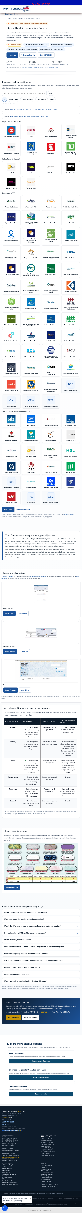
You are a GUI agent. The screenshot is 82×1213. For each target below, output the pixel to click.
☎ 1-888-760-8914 (46, 55)
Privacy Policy (45, 1171)
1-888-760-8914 (42, 4)
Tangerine (49, 109)
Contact (68, 1198)
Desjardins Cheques (47, 1150)
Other (52, 99)
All (4, 99)
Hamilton (48, 1193)
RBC (11, 109)
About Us (43, 1163)
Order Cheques (18, 18)
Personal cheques (7, 576)
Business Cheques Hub (48, 1186)
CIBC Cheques (45, 1146)
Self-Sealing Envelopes (9, 1174)
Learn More (23, 613)
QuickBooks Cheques (8, 1153)
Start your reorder (41, 1094)
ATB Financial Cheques (48, 1151)
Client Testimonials (46, 1165)
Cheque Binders (7, 1168)
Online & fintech (27, 99)
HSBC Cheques (45, 1153)
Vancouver (12, 1193)
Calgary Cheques (46, 1181)
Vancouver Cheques (47, 1174)
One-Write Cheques (8, 1145)
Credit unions (41, 99)
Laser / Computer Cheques (10, 1138)
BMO (27, 109)
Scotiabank (20, 109)
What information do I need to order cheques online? (24, 919)
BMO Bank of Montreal (47, 1144)
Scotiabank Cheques (47, 1142)
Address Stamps (7, 1167)
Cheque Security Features (10, 1182)
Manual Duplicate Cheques (10, 1142)
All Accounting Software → (10, 1157)
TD (15, 109)
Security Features (12, 887)
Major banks (13, 99)
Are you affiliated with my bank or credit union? (22, 967)
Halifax (53, 1193)
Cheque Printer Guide (52, 68)
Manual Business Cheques (10, 1140)
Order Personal (10, 690)
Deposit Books (6, 1172)
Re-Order (75, 1198)
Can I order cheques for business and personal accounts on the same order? (33, 960)
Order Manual (10, 652)
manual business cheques (37, 576)
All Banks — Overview (48, 1137)
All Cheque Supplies (8, 1165)
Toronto (18, 1193)
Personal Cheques (7, 1148)
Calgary (33, 1193)
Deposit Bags (6, 1170)
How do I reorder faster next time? (17, 974)
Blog (3, 1179)
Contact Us (5, 1124)
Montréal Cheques (46, 1179)
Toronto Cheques (46, 1176)
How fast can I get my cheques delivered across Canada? (26, 953)
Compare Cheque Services (10, 1184)
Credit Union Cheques (47, 1155)
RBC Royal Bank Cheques (48, 1139)
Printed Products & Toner (9, 1160)
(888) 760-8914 (8, 1122)
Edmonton (23, 1193)
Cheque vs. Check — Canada (49, 1184)
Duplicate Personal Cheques (10, 1150)
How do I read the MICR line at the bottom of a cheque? (25, 933)
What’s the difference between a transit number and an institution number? (32, 926)
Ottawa (38, 1193)
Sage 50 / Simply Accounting (10, 1155)
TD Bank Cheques (46, 1140)
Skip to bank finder (11, 14)
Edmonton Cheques (46, 1177)
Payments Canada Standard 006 (31, 68)
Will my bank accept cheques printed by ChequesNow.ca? (26, 912)
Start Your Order (13, 1017)
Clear (51, 93)
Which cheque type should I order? (17, 940)
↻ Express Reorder (28, 55)
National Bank (39, 109)
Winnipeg (43, 1193)
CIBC (32, 109)
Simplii (55, 109)
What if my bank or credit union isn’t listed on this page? (25, 981)
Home (9, 18)
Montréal (28, 1193)
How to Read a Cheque (9, 1181)
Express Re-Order (46, 1169)
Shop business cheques (41, 1078)
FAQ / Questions (7, 1177)
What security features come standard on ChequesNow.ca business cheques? (34, 946)
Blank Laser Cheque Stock (10, 1144)
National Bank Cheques (48, 1148)
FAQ (47, 116)
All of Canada (59, 1193)
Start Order (12, 55)
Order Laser (9, 613)
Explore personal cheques (41, 1061)
